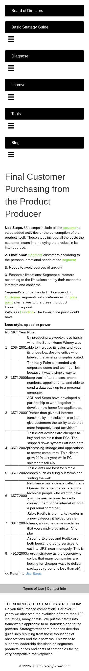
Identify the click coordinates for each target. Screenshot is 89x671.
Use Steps (33, 573)
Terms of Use (33, 588)
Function (27, 312)
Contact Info (56, 588)
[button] (44, 10)
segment (69, 260)
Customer (12, 297)
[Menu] (11, 39)
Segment (35, 255)
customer (70, 228)
